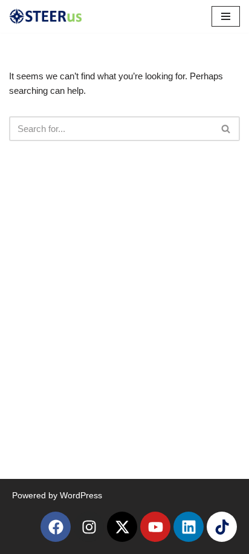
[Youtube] (155, 527)
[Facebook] (55, 527)
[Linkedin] (188, 527)
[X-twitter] (122, 527)
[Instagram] (89, 527)
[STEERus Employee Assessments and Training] (45, 16)
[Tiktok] (222, 527)
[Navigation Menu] (226, 16)
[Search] (226, 128)
